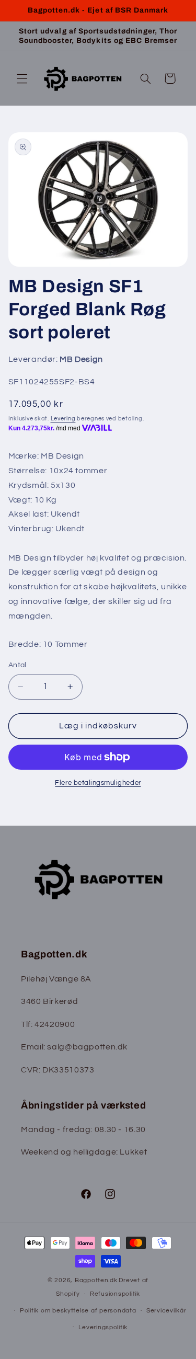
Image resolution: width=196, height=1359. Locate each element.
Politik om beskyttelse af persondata (78, 1311)
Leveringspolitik (103, 1327)
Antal (17, 665)
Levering (63, 418)
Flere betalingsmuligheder (98, 783)
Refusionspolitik (115, 1294)
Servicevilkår (166, 1311)
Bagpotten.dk (96, 1280)
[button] (22, 78)
